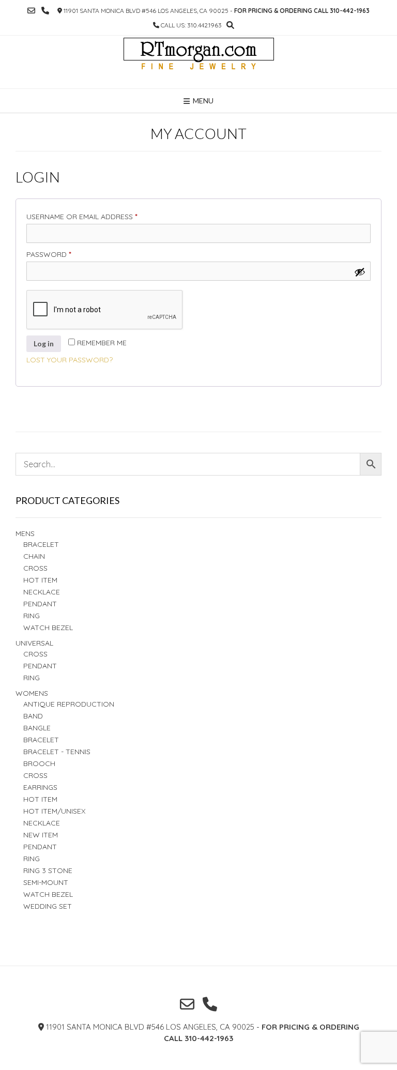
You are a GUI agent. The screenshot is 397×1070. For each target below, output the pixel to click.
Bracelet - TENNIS (56, 751)
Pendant (40, 603)
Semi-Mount (45, 882)
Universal (34, 643)
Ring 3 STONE (47, 870)
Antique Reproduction (68, 704)
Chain (34, 556)
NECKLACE (41, 823)
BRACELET (41, 544)
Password (66, 254)
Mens (25, 533)
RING (31, 615)
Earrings (40, 787)
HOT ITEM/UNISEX (54, 811)
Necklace (41, 592)
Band (33, 716)
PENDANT (40, 665)
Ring (31, 677)
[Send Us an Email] (31, 11)
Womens (32, 693)
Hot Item (40, 580)
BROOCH (39, 763)
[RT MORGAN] (199, 62)
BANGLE (37, 727)
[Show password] (359, 272)
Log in (44, 343)
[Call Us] (45, 11)
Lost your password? (69, 359)
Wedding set (47, 906)
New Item (40, 834)
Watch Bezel (48, 627)
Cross (35, 568)
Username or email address (99, 216)
